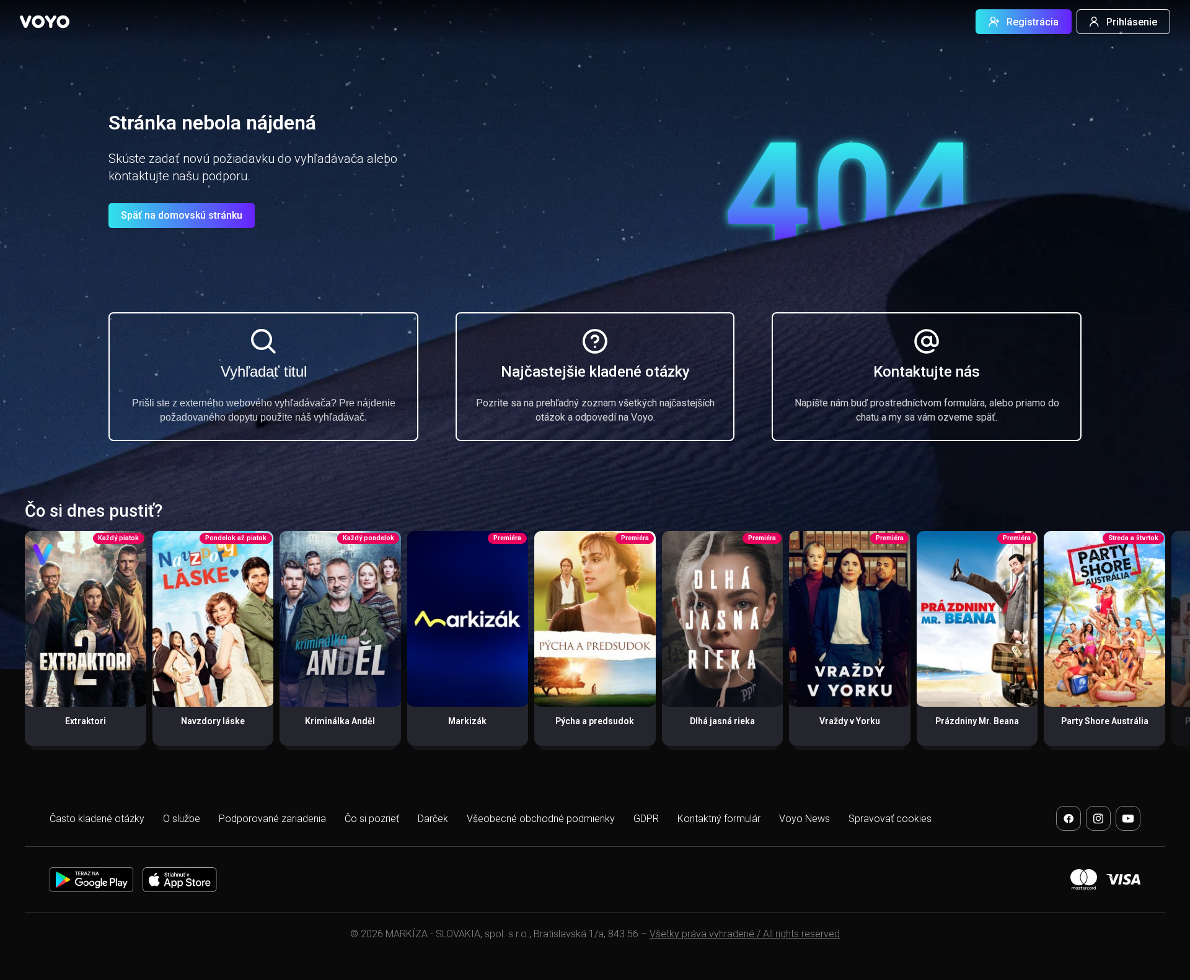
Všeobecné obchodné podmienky (541, 819)
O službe (181, 819)
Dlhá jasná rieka (722, 721)
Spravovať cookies (890, 819)
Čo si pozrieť (372, 819)
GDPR (646, 819)
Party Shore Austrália (1104, 721)
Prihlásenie (1131, 22)
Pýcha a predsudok (594, 721)
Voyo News (804, 819)
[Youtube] (1128, 818)
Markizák (467, 721)
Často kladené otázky (97, 819)
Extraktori (85, 721)
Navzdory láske (213, 721)
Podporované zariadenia (272, 819)
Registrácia (1033, 22)
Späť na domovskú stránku (181, 215)
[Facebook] (1068, 818)
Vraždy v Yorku (849, 721)
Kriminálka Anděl (340, 721)
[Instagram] (1098, 818)
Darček (433, 819)
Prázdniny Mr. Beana (977, 721)
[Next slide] (1167, 644)
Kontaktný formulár (718, 819)
